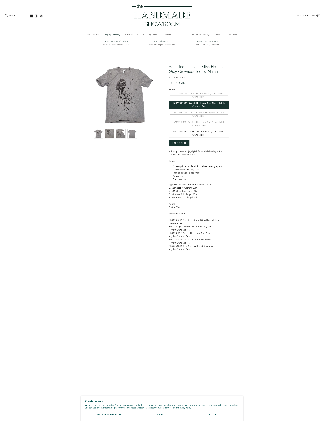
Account (297, 15)
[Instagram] (36, 16)
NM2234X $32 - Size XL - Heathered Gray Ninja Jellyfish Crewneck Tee (199, 124)
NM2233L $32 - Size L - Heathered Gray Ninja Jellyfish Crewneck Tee (199, 114)
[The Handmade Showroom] (162, 4)
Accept (161, 414)
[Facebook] (31, 16)
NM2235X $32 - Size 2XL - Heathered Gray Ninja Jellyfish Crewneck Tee (199, 133)
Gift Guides (131, 35)
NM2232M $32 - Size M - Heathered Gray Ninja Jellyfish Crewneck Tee (199, 105)
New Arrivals (93, 35)
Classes (182, 35)
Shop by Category (112, 35)
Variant (172, 89)
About (219, 35)
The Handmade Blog (200, 35)
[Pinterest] (41, 16)
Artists (169, 35)
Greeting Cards (151, 35)
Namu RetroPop (177, 77)
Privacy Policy (184, 407)
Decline (212, 414)
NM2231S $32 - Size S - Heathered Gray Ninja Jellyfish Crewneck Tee (199, 95)
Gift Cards (232, 35)
